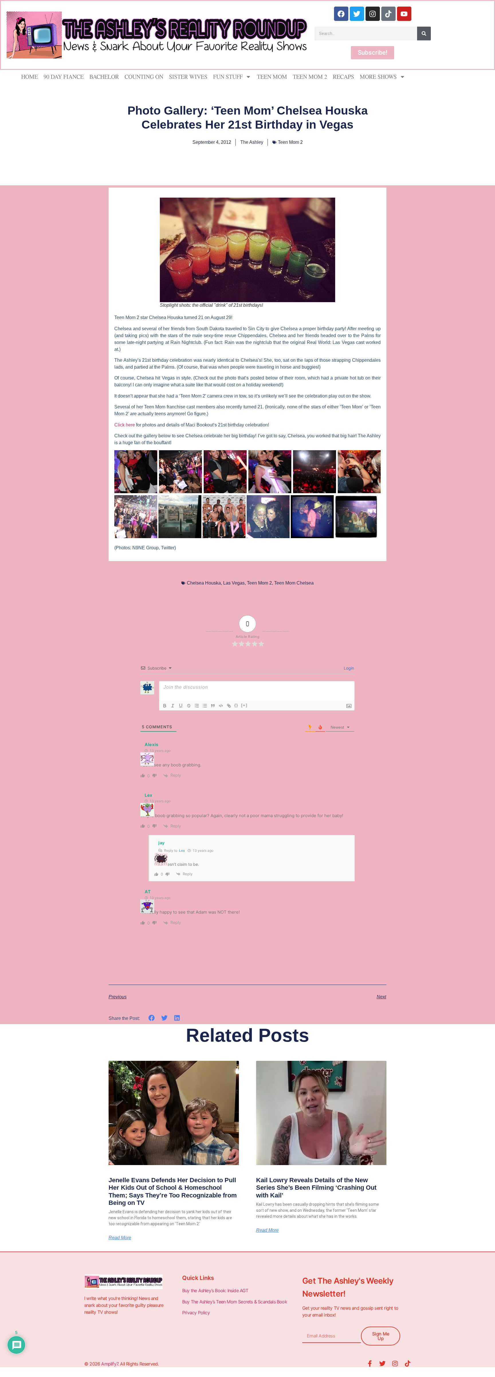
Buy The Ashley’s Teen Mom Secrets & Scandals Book (234, 1302)
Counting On (144, 76)
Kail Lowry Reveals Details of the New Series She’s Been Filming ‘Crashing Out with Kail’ (316, 1188)
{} (236, 705)
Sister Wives (188, 76)
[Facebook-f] (370, 1363)
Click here (124, 424)
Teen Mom (272, 76)
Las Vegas (234, 583)
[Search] (424, 33)
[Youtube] (404, 14)
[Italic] (173, 705)
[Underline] (181, 705)
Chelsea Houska (204, 583)
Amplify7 (109, 1364)
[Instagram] (373, 14)
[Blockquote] (213, 705)
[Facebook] (341, 14)
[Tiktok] (388, 14)
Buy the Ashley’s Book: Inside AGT (215, 1290)
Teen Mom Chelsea (294, 583)
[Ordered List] (197, 705)
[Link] (229, 705)
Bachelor (104, 76)
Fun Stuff (228, 76)
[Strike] (189, 705)
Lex (182, 850)
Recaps (343, 76)
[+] (244, 705)
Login (348, 668)
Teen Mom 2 (310, 76)
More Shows (378, 76)
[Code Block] (221, 705)
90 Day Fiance (64, 76)
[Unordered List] (205, 705)
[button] (151, 1018)
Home (29, 76)
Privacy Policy (196, 1312)
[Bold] (165, 705)
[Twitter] (357, 14)
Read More (120, 1238)
